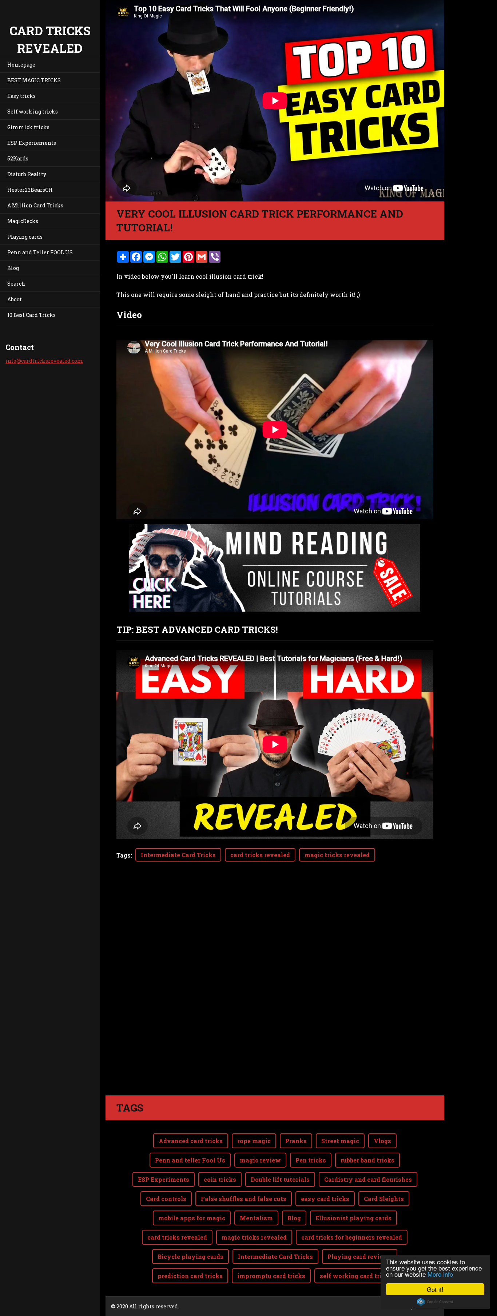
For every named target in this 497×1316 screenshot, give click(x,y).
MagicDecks (22, 221)
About (14, 299)
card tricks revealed (260, 855)
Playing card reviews (359, 1256)
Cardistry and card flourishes (368, 1179)
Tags (123, 855)
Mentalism (256, 1218)
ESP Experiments (163, 1179)
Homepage (21, 64)
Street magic (340, 1141)
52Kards (17, 158)
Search (16, 283)
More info (440, 1274)
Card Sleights (384, 1198)
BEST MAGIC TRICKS (34, 80)
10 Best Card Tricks (31, 314)
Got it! (435, 1289)
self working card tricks (356, 1276)
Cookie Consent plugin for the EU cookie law (435, 1302)
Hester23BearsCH (30, 189)
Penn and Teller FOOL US (40, 252)
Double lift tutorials (280, 1179)
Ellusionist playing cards (353, 1218)
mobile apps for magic (191, 1218)
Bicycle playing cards (190, 1256)
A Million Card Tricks (35, 205)
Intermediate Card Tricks (178, 855)
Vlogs (382, 1141)
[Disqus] (275, 993)
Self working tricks (32, 111)
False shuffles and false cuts (243, 1198)
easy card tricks (325, 1198)
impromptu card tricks (271, 1276)
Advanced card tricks (191, 1141)
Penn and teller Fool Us (190, 1160)
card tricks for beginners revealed (351, 1237)
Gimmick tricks (28, 127)
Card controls (166, 1198)
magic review (260, 1160)
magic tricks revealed (337, 855)
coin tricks (220, 1179)
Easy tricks (21, 95)
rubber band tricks (367, 1160)
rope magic (254, 1141)
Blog (13, 268)
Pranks (296, 1141)
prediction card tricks (190, 1276)
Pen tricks (310, 1160)
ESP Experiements (31, 142)
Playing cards (25, 236)
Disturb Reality (26, 174)
